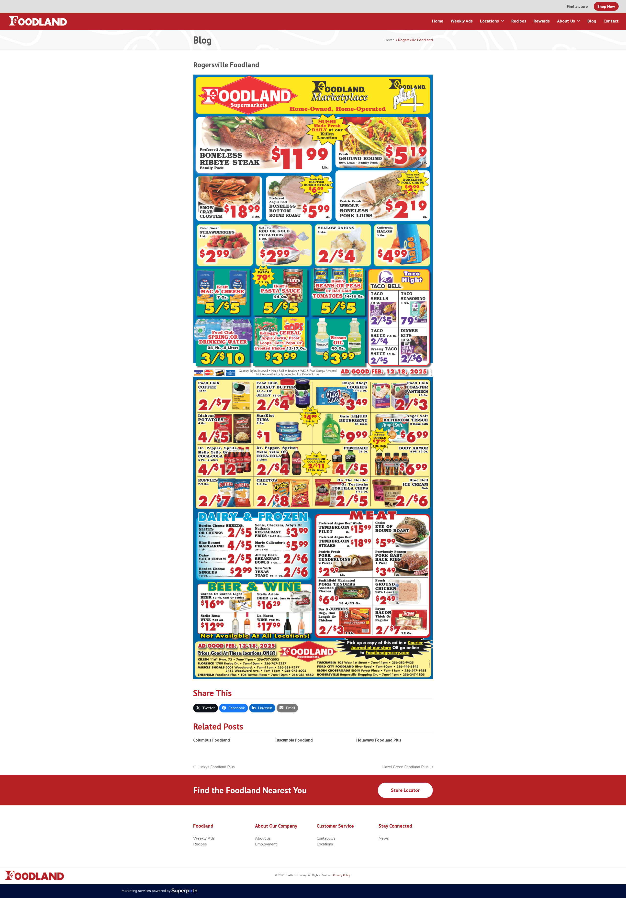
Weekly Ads (204, 838)
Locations (325, 844)
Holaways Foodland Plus (378, 740)
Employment (266, 844)
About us (263, 838)
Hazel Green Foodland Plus (405, 767)
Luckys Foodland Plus (214, 767)
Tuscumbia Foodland (294, 740)
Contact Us (326, 838)
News (384, 838)
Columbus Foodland (211, 740)
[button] (205, 708)
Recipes (200, 844)
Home (389, 39)
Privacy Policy (341, 875)
